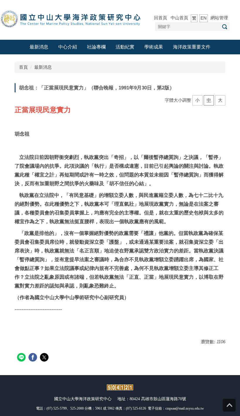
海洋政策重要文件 (191, 46)
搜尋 (224, 27)
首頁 (23, 67)
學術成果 (153, 46)
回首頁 (160, 17)
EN (203, 17)
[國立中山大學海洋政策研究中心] (71, 19)
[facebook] (33, 358)
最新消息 (39, 46)
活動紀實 (125, 46)
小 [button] (197, 100)
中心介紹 (67, 46)
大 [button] (220, 100)
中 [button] (209, 100)
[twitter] (45, 358)
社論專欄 (96, 46)
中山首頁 (179, 17)
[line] (22, 358)
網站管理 (219, 17)
